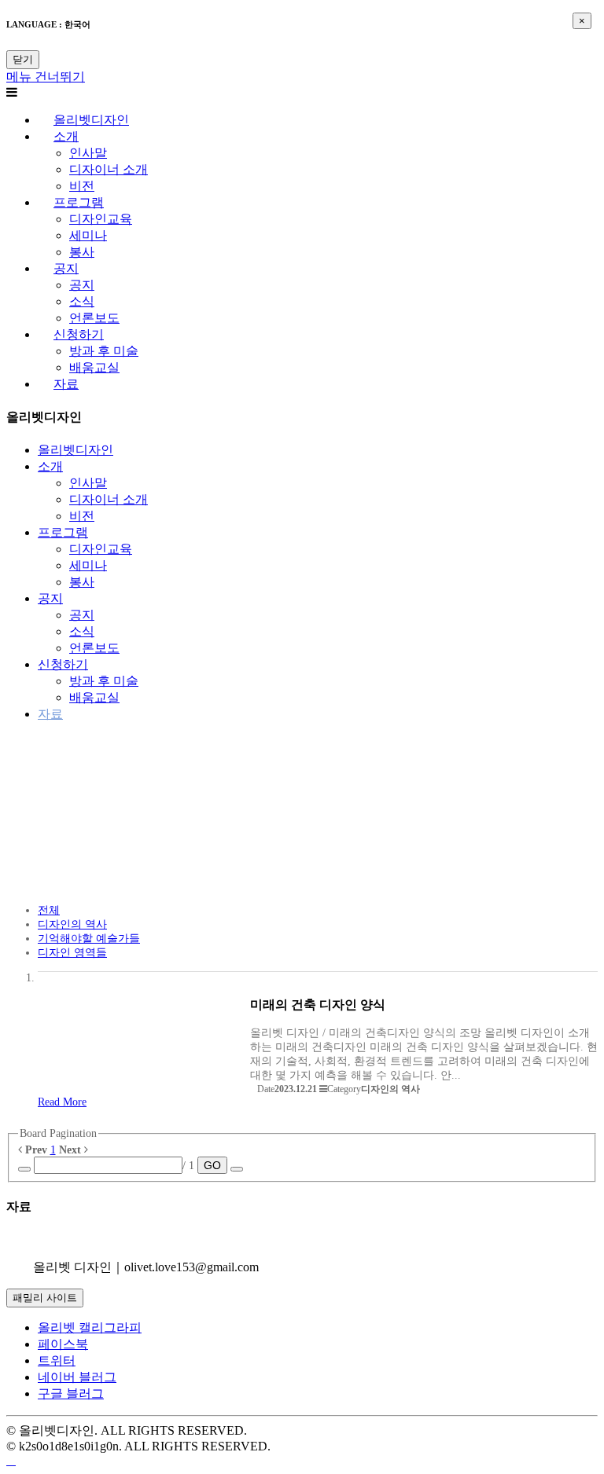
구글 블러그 (71, 1393)
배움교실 (94, 367)
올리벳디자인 (91, 119)
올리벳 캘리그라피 (90, 1327)
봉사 (81, 251)
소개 (66, 136)
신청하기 (78, 334)
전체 (49, 910)
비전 (81, 185)
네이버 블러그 (77, 1377)
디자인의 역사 (72, 924)
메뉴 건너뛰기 (45, 76)
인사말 (88, 153)
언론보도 (94, 317)
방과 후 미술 (103, 351)
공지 (66, 268)
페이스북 (63, 1344)
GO (212, 1165)
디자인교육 (100, 219)
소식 (81, 301)
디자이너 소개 (108, 169)
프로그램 (78, 202)
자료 (66, 383)
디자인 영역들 (72, 953)
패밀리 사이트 (45, 1298)
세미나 (88, 235)
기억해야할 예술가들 (89, 938)
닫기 (23, 59)
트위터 (57, 1360)
